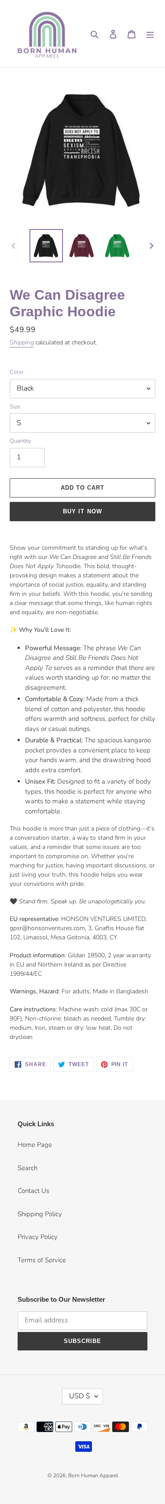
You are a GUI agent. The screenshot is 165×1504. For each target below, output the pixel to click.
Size (15, 407)
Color (16, 372)
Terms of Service (42, 1260)
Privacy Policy (38, 1236)
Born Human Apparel (93, 1475)
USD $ (79, 1396)
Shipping (22, 342)
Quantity (20, 441)
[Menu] (150, 33)
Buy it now (82, 511)
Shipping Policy (40, 1214)
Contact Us (33, 1190)
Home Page (35, 1144)
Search (27, 1168)
